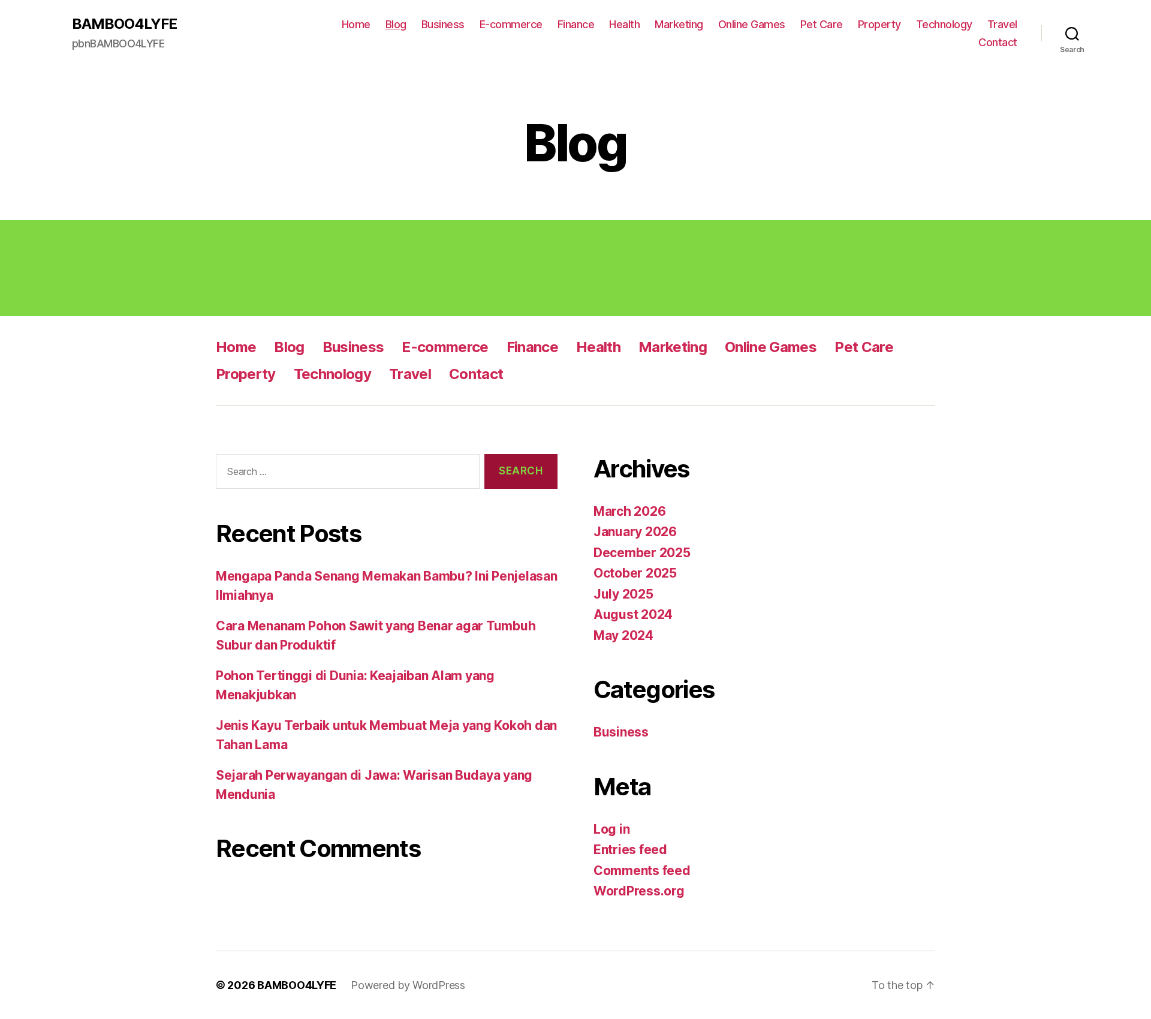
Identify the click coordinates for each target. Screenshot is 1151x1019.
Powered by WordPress (408, 985)
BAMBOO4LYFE (124, 24)
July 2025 (623, 594)
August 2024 (633, 614)
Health (624, 24)
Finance (576, 24)
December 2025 (642, 552)
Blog (395, 24)
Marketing (679, 24)
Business (443, 24)
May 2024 (623, 635)
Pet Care (821, 24)
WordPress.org (639, 890)
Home (356, 24)
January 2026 (635, 531)
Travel (1002, 24)
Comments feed (642, 870)
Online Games (751, 24)
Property (879, 24)
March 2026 (629, 511)
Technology (944, 24)
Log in (611, 829)
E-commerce (511, 24)
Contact (997, 42)
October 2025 (635, 573)
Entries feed (630, 849)
